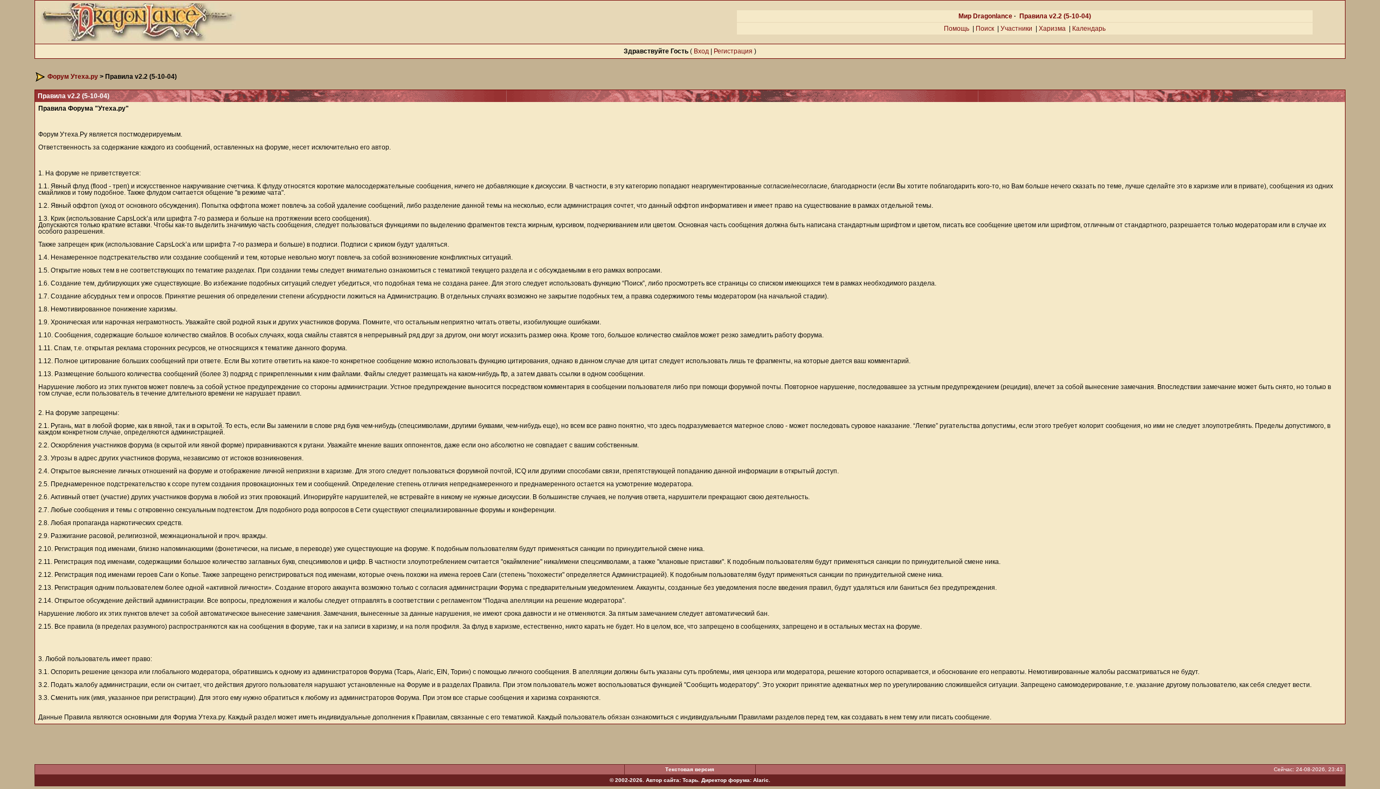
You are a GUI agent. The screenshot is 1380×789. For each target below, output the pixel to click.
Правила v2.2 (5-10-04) (1055, 16)
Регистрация (733, 51)
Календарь (1089, 28)
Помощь (956, 28)
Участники (1016, 28)
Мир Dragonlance (985, 16)
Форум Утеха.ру (72, 76)
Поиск (985, 28)
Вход (701, 51)
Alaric (761, 780)
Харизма (1052, 28)
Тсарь (690, 780)
